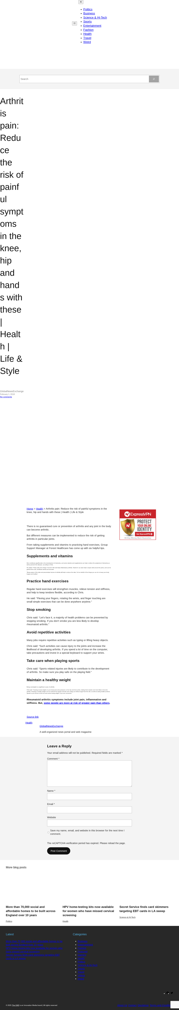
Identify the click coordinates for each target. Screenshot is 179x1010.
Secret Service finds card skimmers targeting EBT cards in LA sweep (143, 909)
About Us (122, 1005)
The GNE (15, 1005)
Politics (9, 921)
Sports (81, 968)
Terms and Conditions (161, 1005)
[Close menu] (80, 2)
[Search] (154, 79)
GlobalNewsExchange (51, 726)
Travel (81, 972)
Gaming (82, 955)
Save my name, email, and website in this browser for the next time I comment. (87, 832)
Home (30, 508)
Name (51, 790)
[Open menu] (74, 23)
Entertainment (85, 944)
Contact (132, 1005)
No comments (6, 397)
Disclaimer (143, 1005)
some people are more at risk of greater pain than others (76, 703)
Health (39, 508)
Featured (82, 951)
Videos (81, 975)
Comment (53, 758)
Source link (33, 716)
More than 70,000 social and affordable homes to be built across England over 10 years (30, 911)
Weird (81, 978)
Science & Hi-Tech (127, 917)
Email (51, 804)
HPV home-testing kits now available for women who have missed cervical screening (88, 911)
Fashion (82, 948)
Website (51, 817)
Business (82, 941)
